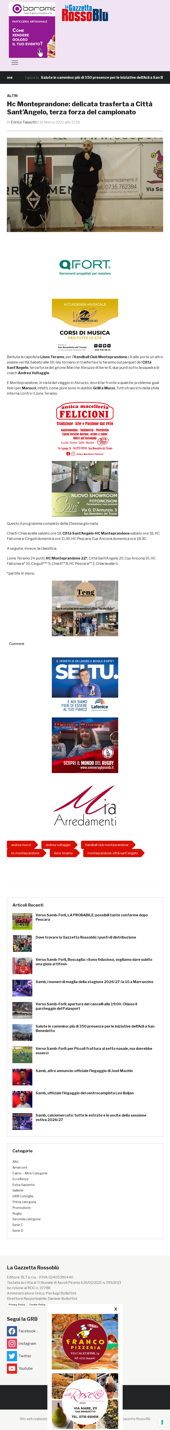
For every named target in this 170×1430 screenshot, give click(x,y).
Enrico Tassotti (24, 122)
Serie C (17, 1225)
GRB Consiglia (22, 1196)
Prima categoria (24, 1202)
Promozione (21, 1208)
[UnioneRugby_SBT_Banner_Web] (85, 745)
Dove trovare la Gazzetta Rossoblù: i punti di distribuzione (86, 937)
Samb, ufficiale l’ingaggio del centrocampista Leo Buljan (85, 1093)
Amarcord (19, 1167)
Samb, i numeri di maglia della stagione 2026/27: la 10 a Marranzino (94, 982)
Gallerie (17, 1190)
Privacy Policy (17, 1304)
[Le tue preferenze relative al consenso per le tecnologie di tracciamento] (162, 1422)
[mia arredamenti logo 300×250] (85, 805)
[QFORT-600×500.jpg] (85, 267)
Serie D (17, 1230)
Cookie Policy (37, 1304)
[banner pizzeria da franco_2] (85, 1341)
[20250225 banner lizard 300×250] (85, 326)
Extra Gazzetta (23, 1185)
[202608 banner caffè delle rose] (85, 1401)
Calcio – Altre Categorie (30, 1173)
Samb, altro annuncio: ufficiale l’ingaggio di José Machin (84, 1071)
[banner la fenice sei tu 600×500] (85, 685)
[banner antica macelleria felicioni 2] (85, 428)
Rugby (17, 1213)
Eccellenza (20, 1179)
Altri (12, 96)
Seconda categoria (26, 1219)
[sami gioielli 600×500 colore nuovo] (85, 489)
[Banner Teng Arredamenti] (85, 608)
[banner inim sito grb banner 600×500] (42, 30)
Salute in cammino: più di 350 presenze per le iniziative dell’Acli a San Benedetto (88, 77)
